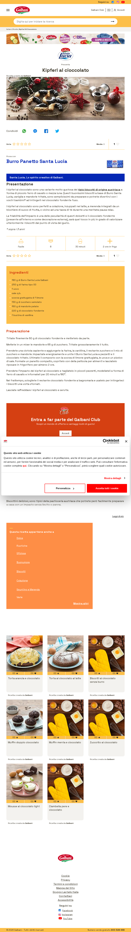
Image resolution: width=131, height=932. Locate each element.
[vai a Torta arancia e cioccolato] (24, 653)
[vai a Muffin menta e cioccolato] (65, 718)
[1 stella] (14, 144)
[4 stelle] (25, 144)
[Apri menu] (8, 10)
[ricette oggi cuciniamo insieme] (65, 38)
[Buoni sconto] (109, 10)
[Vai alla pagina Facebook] (112, 2)
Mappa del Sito (65, 888)
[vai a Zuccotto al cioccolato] (106, 718)
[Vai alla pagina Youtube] (123, 2)
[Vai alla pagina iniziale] (22, 10)
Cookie (65, 876)
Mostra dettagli (112, 478)
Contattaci (65, 896)
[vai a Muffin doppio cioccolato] (24, 718)
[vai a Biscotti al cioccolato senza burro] (106, 653)
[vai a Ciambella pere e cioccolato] (65, 782)
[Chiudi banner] (126, 441)
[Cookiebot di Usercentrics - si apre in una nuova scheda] (105, 441)
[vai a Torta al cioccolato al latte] (65, 653)
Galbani (9, 29)
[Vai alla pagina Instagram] (118, 2)
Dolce (20, 538)
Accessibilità (65, 900)
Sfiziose (21, 553)
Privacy (65, 880)
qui (25, 465)
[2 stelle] (18, 144)
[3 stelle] (22, 144)
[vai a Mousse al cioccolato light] (24, 782)
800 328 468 (118, 930)
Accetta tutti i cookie (107, 488)
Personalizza (63, 488)
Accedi (65, 433)
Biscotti (21, 571)
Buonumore (23, 562)
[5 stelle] (29, 144)
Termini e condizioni (65, 884)
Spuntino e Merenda (28, 589)
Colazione (22, 580)
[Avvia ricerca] (111, 21)
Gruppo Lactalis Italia (65, 892)
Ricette (15, 29)
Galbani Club (97, 9)
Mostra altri (81, 603)
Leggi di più (118, 516)
